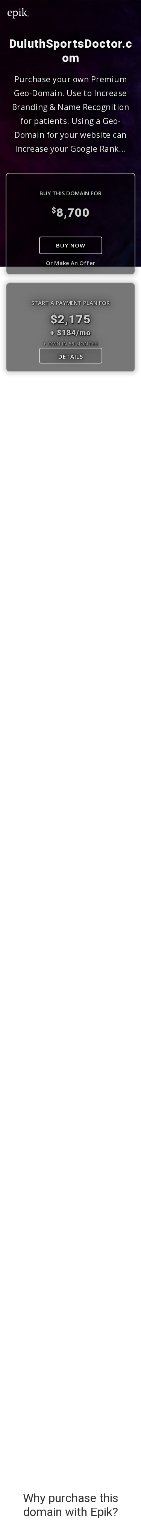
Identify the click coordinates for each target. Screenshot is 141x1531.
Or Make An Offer (70, 262)
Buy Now (70, 245)
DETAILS (70, 356)
